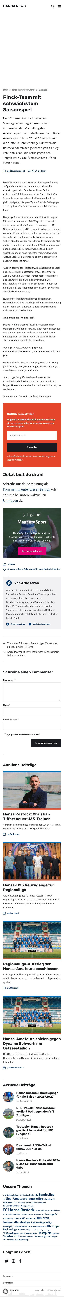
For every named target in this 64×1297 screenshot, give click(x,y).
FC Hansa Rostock (43, 569)
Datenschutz (8, 1283)
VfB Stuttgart (52, 1237)
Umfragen (10, 501)
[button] (52, 6)
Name (6, 705)
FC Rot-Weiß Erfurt (42, 1211)
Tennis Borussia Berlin (28, 1233)
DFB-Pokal (8, 1202)
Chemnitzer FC (49, 1199)
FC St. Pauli (7, 1214)
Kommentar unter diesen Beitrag (26, 489)
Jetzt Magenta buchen (32, 551)
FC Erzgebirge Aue (27, 1206)
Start (5, 90)
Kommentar (9, 680)
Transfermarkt (11, 1236)
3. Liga (7, 1198)
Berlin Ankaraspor (26, 569)
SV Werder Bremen (11, 1233)
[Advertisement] (32, 52)
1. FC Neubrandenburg (11, 1195)
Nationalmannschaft (38, 1226)
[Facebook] (20, 1261)
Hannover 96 (8, 1218)
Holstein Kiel (30, 1218)
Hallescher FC (38, 1214)
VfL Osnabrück (8, 1240)
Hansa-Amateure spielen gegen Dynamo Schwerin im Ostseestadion (32, 1043)
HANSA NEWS (14, 6)
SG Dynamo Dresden (33, 1230)
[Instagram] (13, 1261)
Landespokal (8, 1226)
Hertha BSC (20, 1218)
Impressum (8, 1276)
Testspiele (45, 1233)
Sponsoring (45, 1230)
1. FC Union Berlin (27, 1195)
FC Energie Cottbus (11, 1206)
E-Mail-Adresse (11, 720)
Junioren (43, 1218)
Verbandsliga (40, 1237)
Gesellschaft (17, 1214)
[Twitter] (6, 1261)
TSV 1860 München (26, 1237)
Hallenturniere (27, 1214)
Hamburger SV (50, 1214)
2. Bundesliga (44, 1194)
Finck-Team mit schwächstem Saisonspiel (30, 90)
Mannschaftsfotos (22, 1226)
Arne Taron (41, 171)
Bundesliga (35, 1198)
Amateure (12, 569)
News (12, 564)
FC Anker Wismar (24, 1203)
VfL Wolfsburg (21, 1240)
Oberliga (56, 569)
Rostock (21, 1230)
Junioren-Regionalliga (41, 1222)
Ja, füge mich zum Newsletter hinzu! (23, 734)
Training (56, 1233)
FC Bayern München (39, 1203)
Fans (15, 1203)
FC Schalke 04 (55, 1211)
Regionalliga (10, 1229)
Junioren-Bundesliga (16, 1222)
